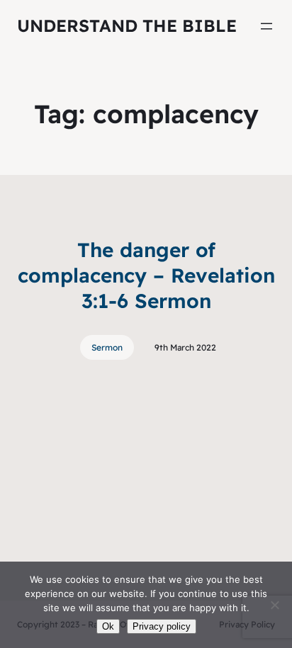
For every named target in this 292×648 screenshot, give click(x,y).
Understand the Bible (127, 25)
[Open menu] (266, 26)
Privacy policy (162, 626)
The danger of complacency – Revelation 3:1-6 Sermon (146, 275)
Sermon (107, 347)
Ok (108, 626)
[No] (274, 605)
